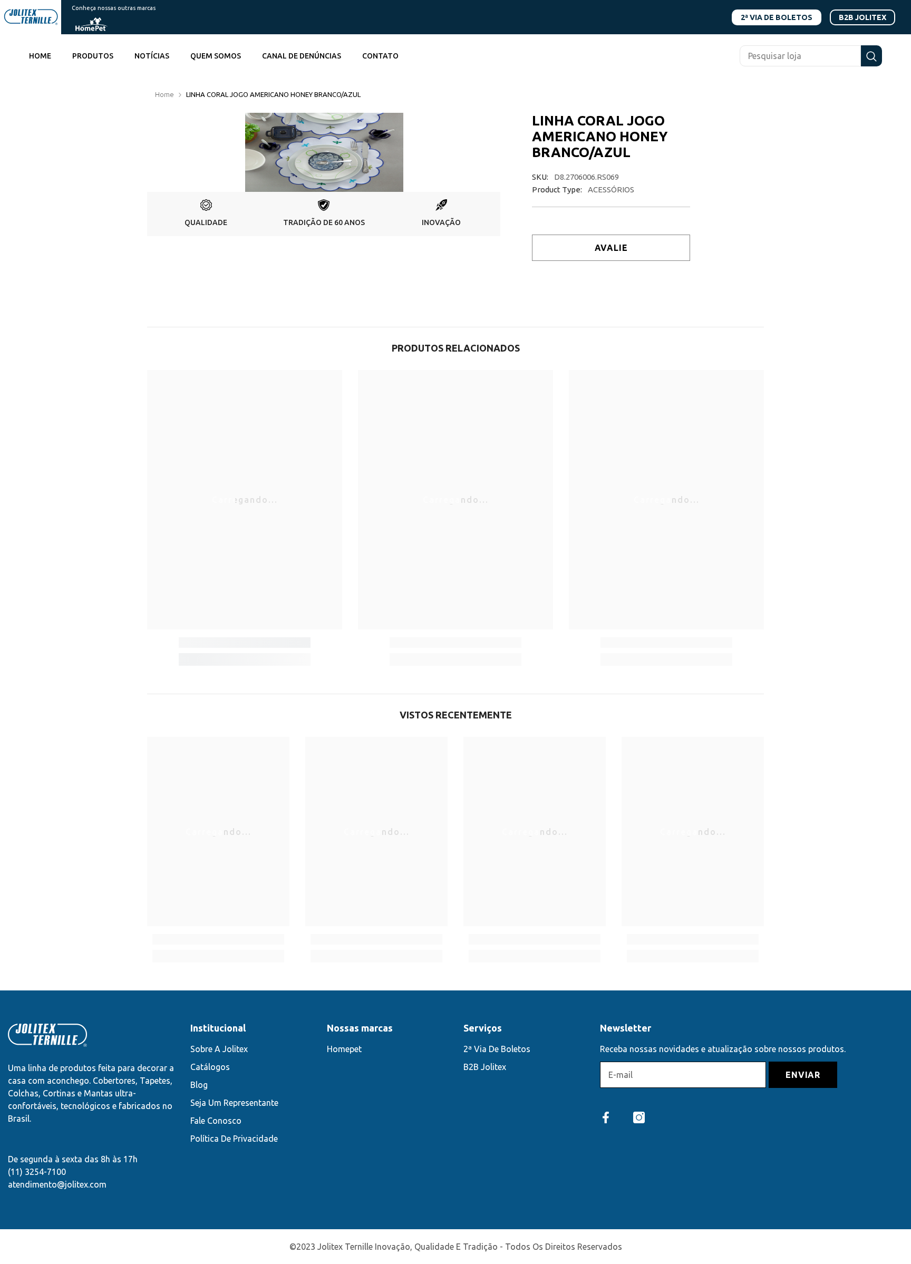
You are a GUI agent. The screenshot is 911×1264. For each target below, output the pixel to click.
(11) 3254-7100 (37, 1172)
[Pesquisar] (811, 55)
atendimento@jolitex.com (57, 1184)
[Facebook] (605, 1117)
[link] (206, 214)
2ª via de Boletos (776, 17)
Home (164, 94)
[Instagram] (639, 1117)
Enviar (803, 1075)
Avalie (611, 247)
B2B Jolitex (862, 17)
